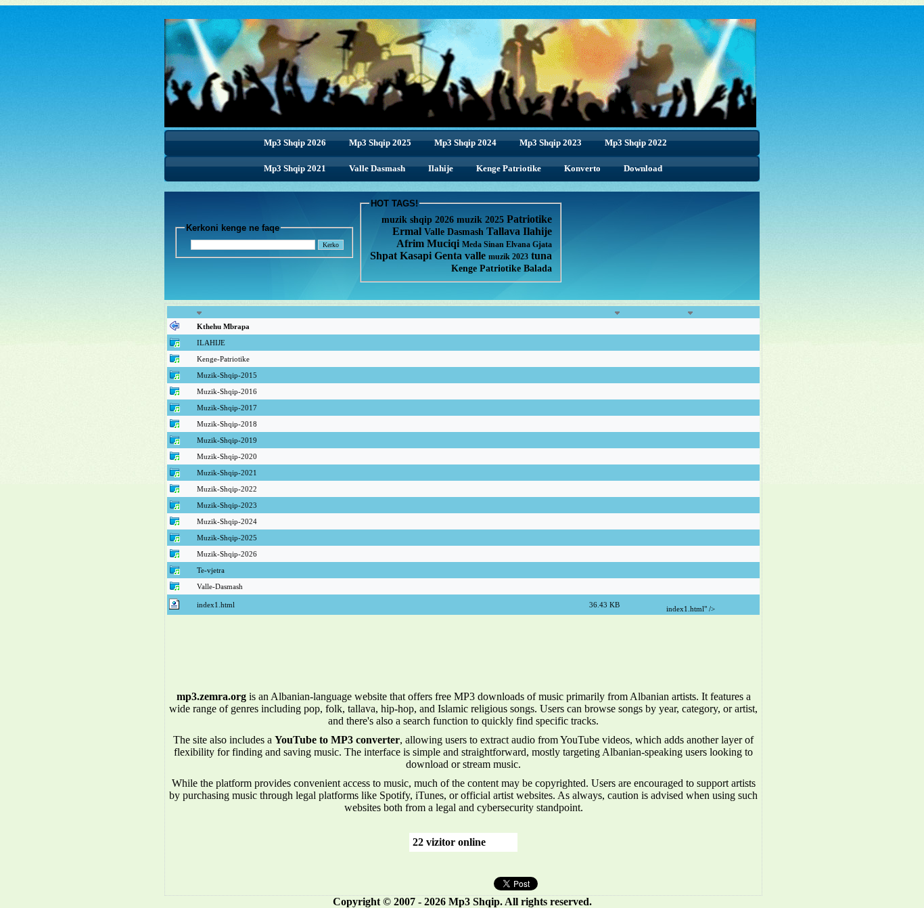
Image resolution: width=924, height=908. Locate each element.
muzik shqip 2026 (418, 220)
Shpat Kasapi (402, 255)
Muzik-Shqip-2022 (227, 489)
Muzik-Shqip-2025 (227, 538)
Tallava (504, 231)
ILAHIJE (211, 343)
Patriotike (529, 219)
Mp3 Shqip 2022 (636, 142)
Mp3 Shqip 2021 (295, 168)
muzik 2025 (482, 220)
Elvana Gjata (529, 244)
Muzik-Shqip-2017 (227, 408)
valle (476, 255)
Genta (449, 255)
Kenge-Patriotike (223, 359)
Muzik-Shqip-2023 (227, 505)
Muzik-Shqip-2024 (227, 521)
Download (643, 168)
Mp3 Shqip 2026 (295, 142)
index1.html (216, 605)
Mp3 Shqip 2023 (550, 142)
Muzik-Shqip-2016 (227, 391)
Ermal (408, 231)
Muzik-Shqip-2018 (227, 424)
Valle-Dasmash (220, 586)
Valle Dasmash (377, 168)
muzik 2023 (508, 256)
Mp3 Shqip (474, 901)
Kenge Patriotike (508, 168)
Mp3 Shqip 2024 (465, 142)
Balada (538, 268)
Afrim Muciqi (427, 243)
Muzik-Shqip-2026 (227, 554)
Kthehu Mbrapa (223, 326)
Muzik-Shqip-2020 (227, 456)
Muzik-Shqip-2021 (227, 473)
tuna (541, 255)
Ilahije (440, 168)
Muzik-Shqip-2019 (227, 440)
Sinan (495, 244)
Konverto (582, 168)
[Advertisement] (463, 657)
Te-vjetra (211, 570)
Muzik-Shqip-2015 (227, 375)
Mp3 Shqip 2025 (380, 142)
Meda (473, 244)
